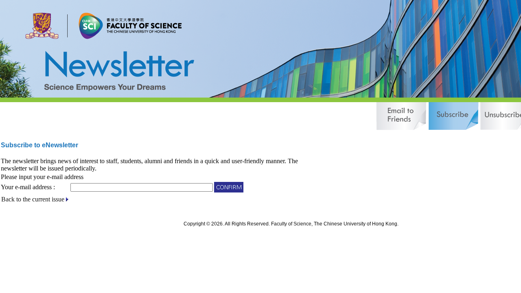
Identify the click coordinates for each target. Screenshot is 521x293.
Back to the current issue (32, 199)
